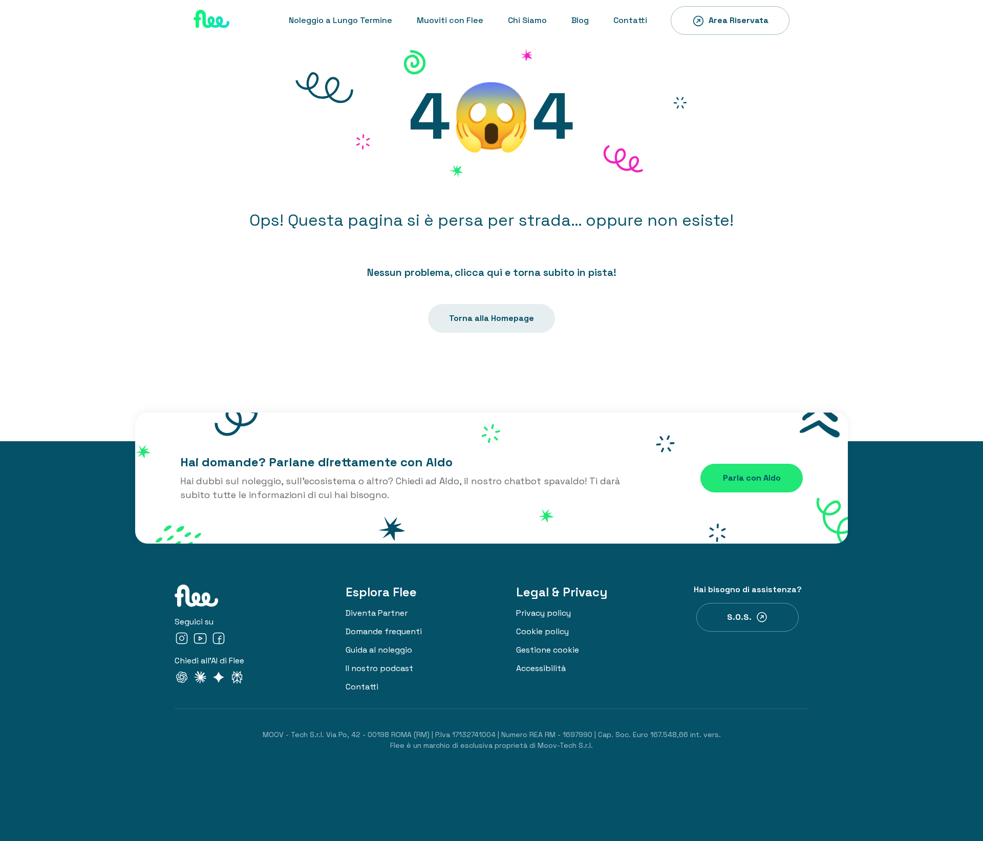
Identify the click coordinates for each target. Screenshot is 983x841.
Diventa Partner (377, 613)
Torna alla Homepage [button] (491, 318)
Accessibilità (541, 668)
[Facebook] (218, 640)
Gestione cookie (547, 649)
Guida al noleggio (379, 649)
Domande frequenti (384, 631)
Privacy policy (543, 613)
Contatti (630, 20)
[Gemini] (218, 679)
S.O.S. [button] (739, 617)
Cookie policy (542, 631)
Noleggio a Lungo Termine (340, 20)
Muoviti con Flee (450, 20)
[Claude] (200, 679)
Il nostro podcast (379, 668)
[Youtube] (200, 640)
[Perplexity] (237, 679)
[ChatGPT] (182, 679)
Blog (580, 20)
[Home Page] (211, 20)
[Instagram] (182, 640)
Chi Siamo (527, 20)
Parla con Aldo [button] (752, 477)
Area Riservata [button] (738, 20)
